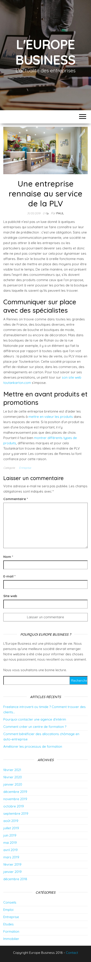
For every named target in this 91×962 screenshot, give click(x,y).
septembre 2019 (15, 813)
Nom (8, 557)
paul (60, 213)
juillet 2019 (11, 828)
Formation (11, 931)
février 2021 (12, 770)
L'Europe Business (45, 52)
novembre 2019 (15, 799)
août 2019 (10, 821)
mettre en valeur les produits (50, 417)
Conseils (9, 902)
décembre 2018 (15, 879)
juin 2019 (9, 835)
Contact (72, 953)
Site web (10, 596)
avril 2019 (10, 850)
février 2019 (12, 864)
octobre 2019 (13, 806)
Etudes (8, 924)
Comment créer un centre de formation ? (34, 727)
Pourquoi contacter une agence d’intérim (34, 719)
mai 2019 (10, 843)
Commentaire (15, 499)
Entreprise (25, 467)
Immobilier (11, 939)
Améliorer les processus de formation (32, 746)
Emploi (8, 910)
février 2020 (12, 777)
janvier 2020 (12, 784)
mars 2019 (11, 857)
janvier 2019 (12, 872)
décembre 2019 (15, 792)
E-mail (9, 576)
